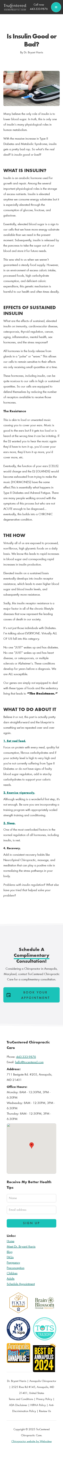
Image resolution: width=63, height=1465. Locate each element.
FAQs (10, 1257)
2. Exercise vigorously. (19, 793)
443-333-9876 (26, 1057)
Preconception (15, 1268)
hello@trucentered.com (29, 1062)
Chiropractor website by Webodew (31, 1441)
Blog (9, 1252)
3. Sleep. (9, 823)
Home (10, 1241)
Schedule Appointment (21, 1284)
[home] (14, 7)
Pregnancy (13, 1262)
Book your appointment (35, 995)
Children (12, 1273)
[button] (56, 7)
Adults (10, 1278)
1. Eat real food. (14, 741)
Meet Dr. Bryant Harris (21, 1246)
